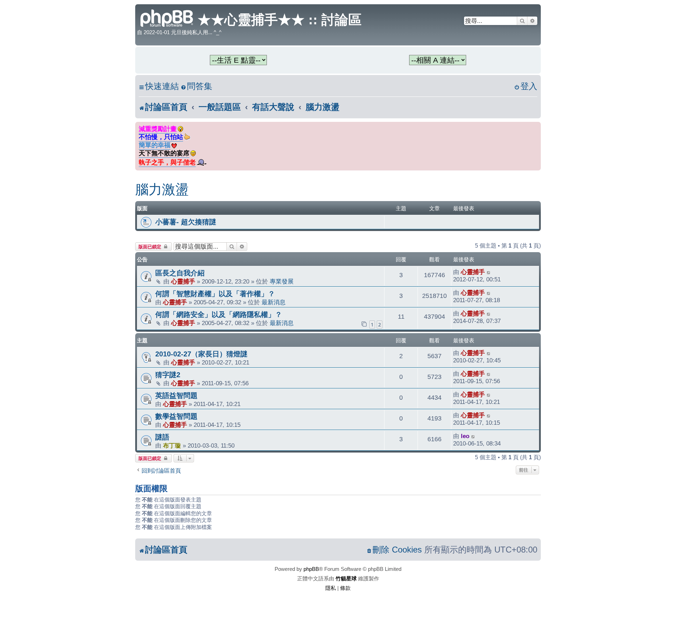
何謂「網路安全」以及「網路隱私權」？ (218, 314)
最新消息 (274, 302)
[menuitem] (196, 86)
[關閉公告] (536, 126)
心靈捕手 (183, 281)
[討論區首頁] (167, 17)
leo (465, 436)
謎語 (162, 437)
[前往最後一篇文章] (489, 272)
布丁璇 (172, 445)
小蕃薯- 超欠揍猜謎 (185, 222)
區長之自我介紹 (180, 273)
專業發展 (282, 281)
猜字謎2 (167, 375)
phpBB (311, 569)
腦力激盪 (162, 189)
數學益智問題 (176, 416)
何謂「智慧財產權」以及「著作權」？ (215, 294)
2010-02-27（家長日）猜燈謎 (201, 354)
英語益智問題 (176, 395)
